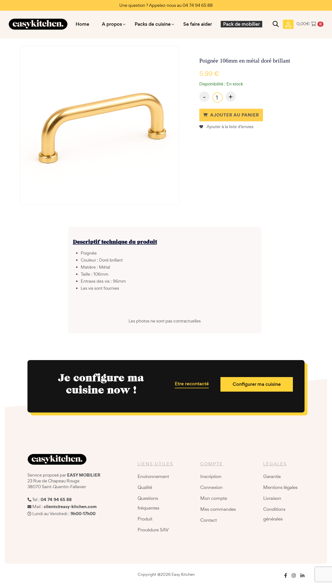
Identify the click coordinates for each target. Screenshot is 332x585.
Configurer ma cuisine (257, 384)
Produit (145, 519)
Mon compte (213, 498)
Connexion (211, 487)
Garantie (272, 476)
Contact (208, 520)
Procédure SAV (153, 530)
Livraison (272, 498)
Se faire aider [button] (197, 24)
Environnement (153, 476)
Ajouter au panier (234, 115)
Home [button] (82, 24)
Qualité (145, 487)
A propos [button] (112, 24)
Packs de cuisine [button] (153, 24)
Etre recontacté (192, 383)
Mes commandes (218, 509)
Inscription (210, 476)
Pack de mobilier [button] (241, 24)
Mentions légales (280, 487)
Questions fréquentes (148, 503)
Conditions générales (274, 514)
